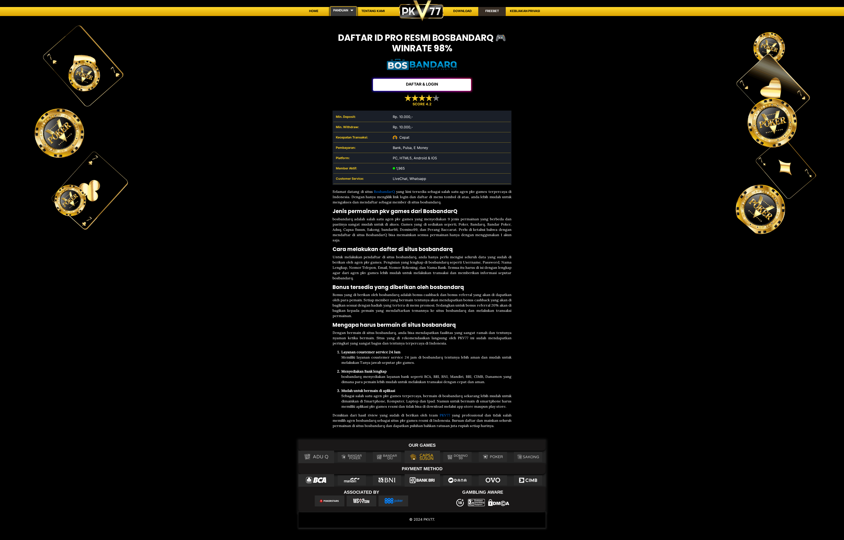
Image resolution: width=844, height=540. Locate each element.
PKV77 (445, 415)
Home (313, 11)
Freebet (492, 11)
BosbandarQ (384, 191)
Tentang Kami (373, 11)
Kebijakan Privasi (525, 11)
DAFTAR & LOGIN (422, 84)
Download (462, 11)
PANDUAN (340, 10)
